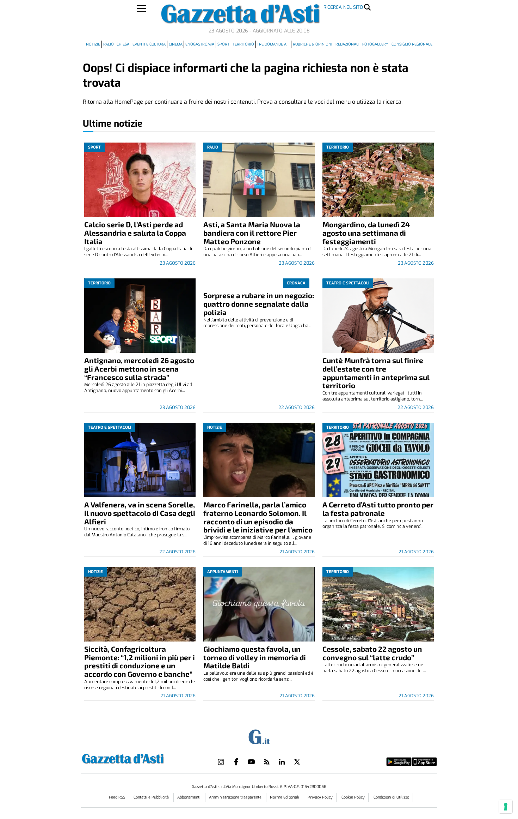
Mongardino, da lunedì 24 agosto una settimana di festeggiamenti (366, 233)
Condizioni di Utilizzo (391, 797)
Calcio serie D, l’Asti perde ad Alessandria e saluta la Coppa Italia (135, 233)
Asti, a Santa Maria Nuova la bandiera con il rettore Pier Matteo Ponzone (251, 233)
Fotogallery (375, 44)
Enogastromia (199, 44)
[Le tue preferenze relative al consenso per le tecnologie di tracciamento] (505, 806)
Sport (223, 44)
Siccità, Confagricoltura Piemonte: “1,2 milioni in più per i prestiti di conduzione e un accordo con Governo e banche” (139, 661)
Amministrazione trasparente (236, 797)
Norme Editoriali (285, 797)
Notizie (93, 44)
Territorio (243, 44)
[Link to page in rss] (267, 762)
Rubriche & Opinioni (312, 44)
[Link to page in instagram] (221, 762)
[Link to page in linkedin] (282, 762)
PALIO (108, 44)
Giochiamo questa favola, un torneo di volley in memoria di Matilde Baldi (254, 657)
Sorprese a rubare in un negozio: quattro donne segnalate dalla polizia (258, 304)
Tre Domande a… (273, 44)
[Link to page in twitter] (297, 762)
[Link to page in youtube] (251, 762)
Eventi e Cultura (149, 44)
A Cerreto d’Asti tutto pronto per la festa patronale (377, 508)
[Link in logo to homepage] (140, 758)
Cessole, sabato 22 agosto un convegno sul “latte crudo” (372, 653)
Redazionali (347, 44)
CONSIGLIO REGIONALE (411, 44)
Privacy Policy (320, 797)
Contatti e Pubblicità (152, 797)
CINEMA (176, 44)
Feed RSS (117, 797)
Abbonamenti (189, 797)
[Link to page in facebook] (236, 762)
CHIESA (123, 44)
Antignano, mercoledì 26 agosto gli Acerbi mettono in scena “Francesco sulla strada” (139, 368)
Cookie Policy (353, 797)
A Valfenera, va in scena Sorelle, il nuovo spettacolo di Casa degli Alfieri (139, 513)
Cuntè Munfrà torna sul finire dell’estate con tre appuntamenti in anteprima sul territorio (376, 373)
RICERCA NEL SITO (343, 7)
